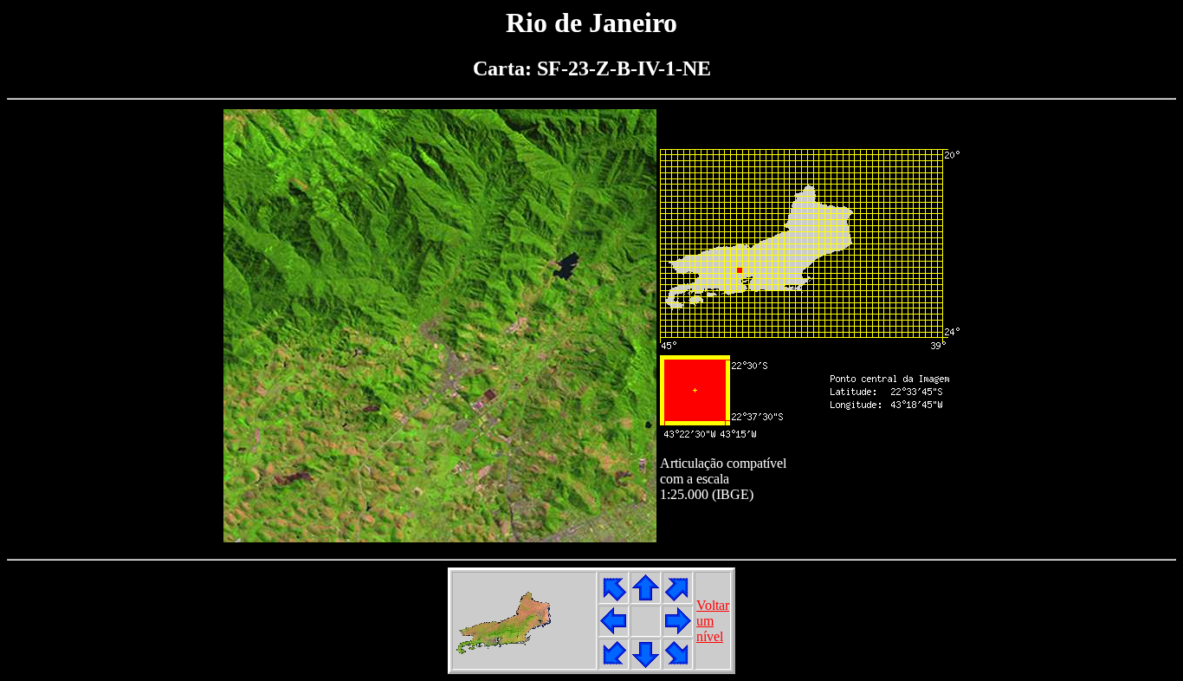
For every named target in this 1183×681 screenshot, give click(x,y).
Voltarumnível (712, 621)
